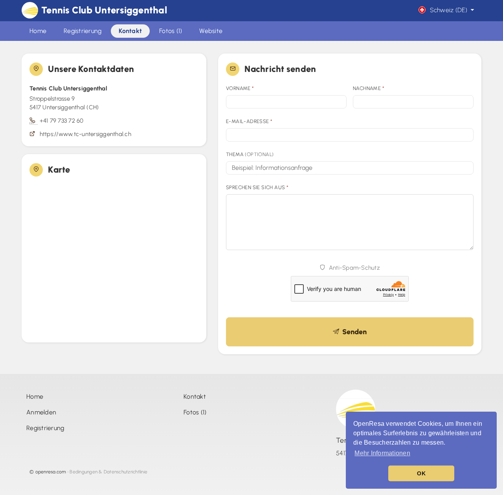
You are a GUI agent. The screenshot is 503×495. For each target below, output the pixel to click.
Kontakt (195, 396)
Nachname (368, 88)
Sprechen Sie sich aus (257, 187)
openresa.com (50, 472)
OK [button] (421, 473)
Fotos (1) (195, 412)
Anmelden (41, 412)
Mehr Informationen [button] (382, 453)
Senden (353, 332)
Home (34, 396)
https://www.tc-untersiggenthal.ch (85, 134)
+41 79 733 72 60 (62, 120)
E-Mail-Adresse (249, 121)
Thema (250, 154)
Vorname (240, 88)
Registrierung (45, 428)
